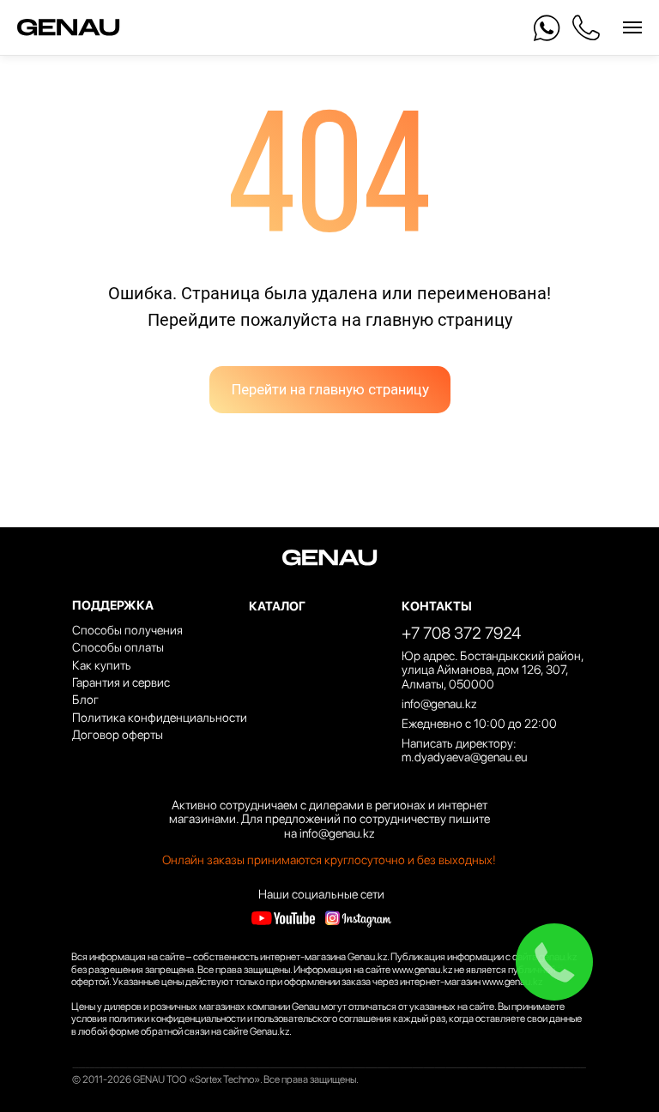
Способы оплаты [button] (118, 647)
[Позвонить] (586, 28)
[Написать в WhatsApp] (547, 28)
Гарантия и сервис (121, 682)
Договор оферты (117, 734)
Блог (85, 699)
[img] (283, 918)
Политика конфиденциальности (159, 717)
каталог (277, 605)
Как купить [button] (101, 665)
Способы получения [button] (127, 629)
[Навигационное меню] (632, 27)
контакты (437, 605)
